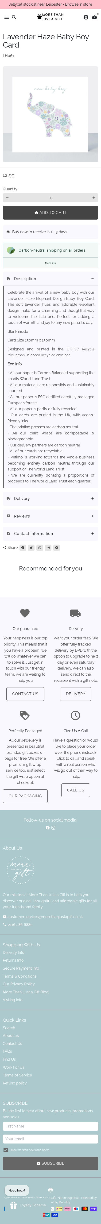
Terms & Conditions (19, 976)
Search (9, 1028)
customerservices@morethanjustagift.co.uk (43, 917)
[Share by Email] (48, 548)
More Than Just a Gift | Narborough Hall (53, 1198)
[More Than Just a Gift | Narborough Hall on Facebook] (48, 828)
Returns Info (13, 960)
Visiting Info (13, 1000)
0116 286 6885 (17, 924)
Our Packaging (25, 796)
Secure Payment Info (21, 968)
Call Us (75, 790)
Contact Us (25, 694)
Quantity (10, 189)
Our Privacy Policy (19, 984)
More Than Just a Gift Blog (26, 992)
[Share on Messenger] (56, 548)
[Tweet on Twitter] (31, 548)
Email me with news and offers (29, 1150)
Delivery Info (13, 952)
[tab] (50, 279)
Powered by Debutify (56, 1202)
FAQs (7, 1051)
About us (11, 1035)
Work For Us (13, 1067)
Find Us (9, 1059)
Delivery (75, 694)
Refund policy (15, 1083)
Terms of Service (17, 1075)
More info (50, 262)
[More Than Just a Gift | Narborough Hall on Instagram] (53, 828)
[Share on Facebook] (22, 548)
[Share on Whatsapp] (39, 548)
